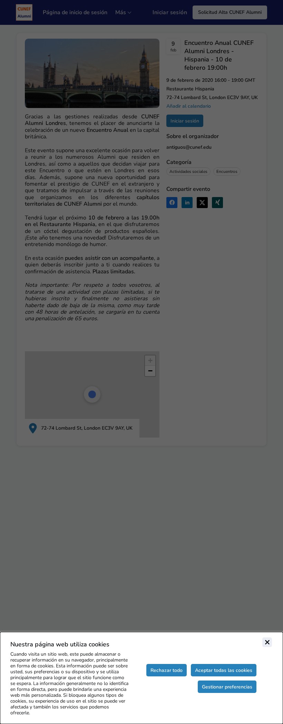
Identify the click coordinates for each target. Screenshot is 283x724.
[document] (141, 678)
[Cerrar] (267, 642)
